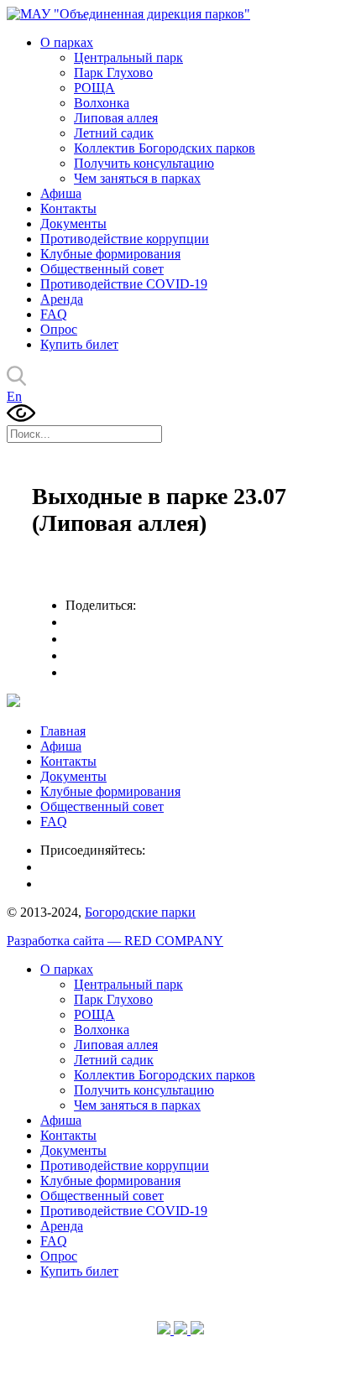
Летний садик (114, 133)
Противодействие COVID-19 (123, 284)
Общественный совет (102, 269)
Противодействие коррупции (124, 238)
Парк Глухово (113, 72)
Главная (63, 731)
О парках (66, 42)
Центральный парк (128, 57)
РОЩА (94, 88)
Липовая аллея (116, 118)
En (14, 396)
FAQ (53, 314)
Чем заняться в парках (137, 178)
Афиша (60, 193)
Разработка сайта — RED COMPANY (115, 941)
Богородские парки (140, 912)
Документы (73, 223)
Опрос (58, 329)
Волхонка (101, 103)
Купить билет (79, 344)
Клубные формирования (110, 254)
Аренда (61, 299)
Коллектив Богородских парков (164, 148)
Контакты (68, 208)
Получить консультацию (144, 163)
